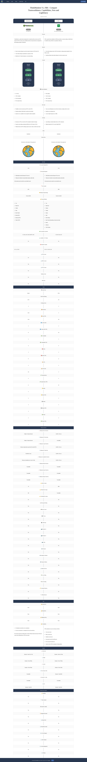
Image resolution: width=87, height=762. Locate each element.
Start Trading (83, 1)
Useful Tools (21, 1)
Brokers (8, 1)
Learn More (28, 84)
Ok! (52, 760)
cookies (49, 760)
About (16, 1)
